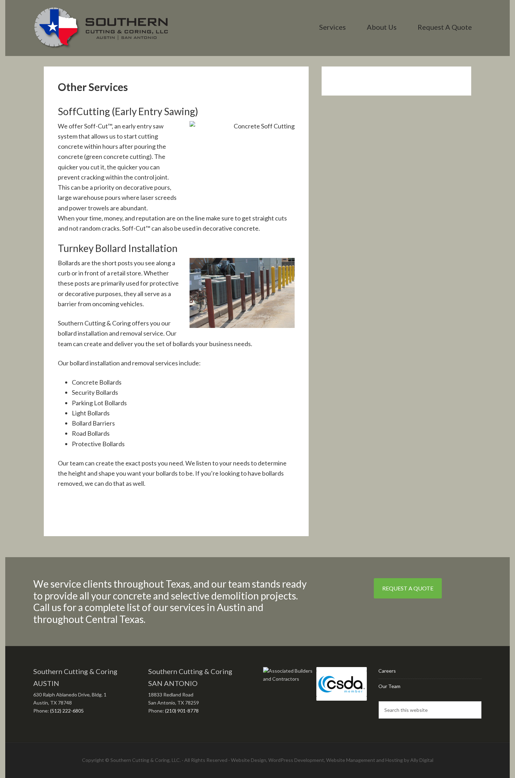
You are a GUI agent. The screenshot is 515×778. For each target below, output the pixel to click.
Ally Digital (421, 760)
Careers (387, 671)
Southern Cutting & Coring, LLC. (145, 760)
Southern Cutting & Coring (101, 28)
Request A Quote (407, 588)
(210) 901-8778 (182, 711)
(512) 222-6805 (67, 711)
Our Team (389, 686)
